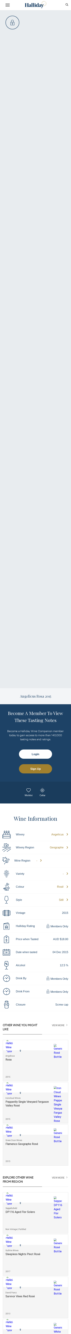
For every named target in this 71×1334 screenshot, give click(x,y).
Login (35, 754)
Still (61, 899)
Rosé (60, 886)
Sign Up (35, 768)
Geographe (57, 847)
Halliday (35, 4)
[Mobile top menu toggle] (8, 6)
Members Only (59, 926)
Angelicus (57, 834)
